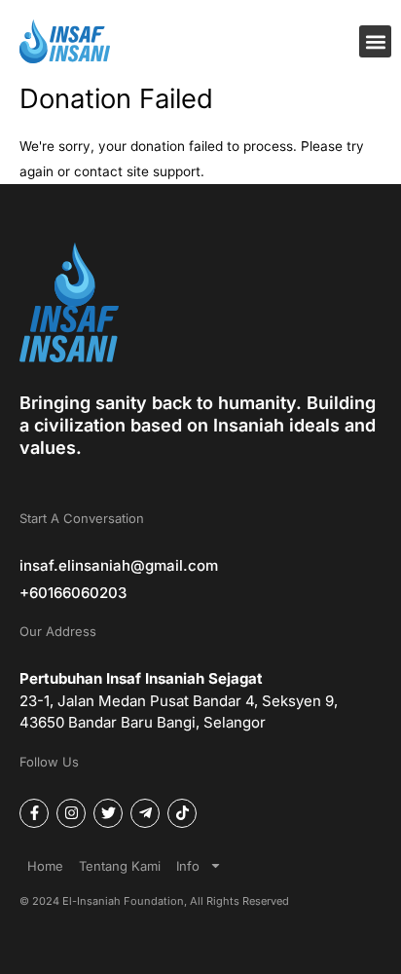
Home (45, 866)
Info (188, 866)
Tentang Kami (120, 866)
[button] (375, 41)
